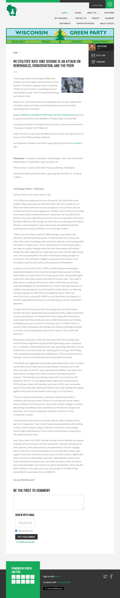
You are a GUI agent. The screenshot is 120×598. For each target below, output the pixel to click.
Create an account (27, 542)
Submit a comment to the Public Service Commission (47, 114)
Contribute (65, 23)
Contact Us (80, 18)
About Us (92, 12)
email (100, 5)
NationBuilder (63, 582)
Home (64, 12)
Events (95, 18)
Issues (78, 12)
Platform (109, 12)
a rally (77, 143)
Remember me (25, 530)
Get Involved (61, 18)
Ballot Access (107, 23)
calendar (109, 18)
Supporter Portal (85, 23)
